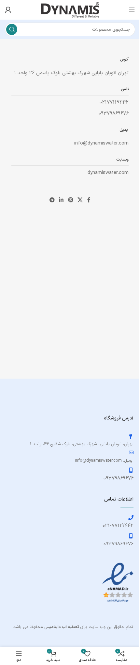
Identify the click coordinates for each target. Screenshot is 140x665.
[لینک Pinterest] (70, 200)
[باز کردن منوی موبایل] (131, 9)
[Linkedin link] (61, 200)
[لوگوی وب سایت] (70, 9)
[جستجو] (11, 29)
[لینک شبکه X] (80, 200)
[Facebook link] (89, 200)
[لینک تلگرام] (52, 200)
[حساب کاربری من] (8, 9)
